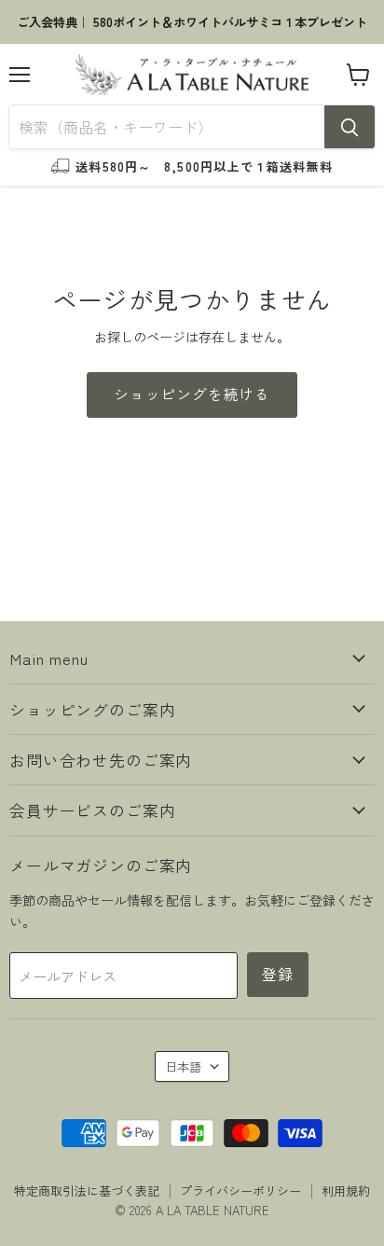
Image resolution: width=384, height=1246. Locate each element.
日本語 (183, 1066)
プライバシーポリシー (240, 1190)
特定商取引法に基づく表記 (86, 1190)
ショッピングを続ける (192, 394)
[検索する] (349, 126)
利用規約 (346, 1190)
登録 (278, 974)
